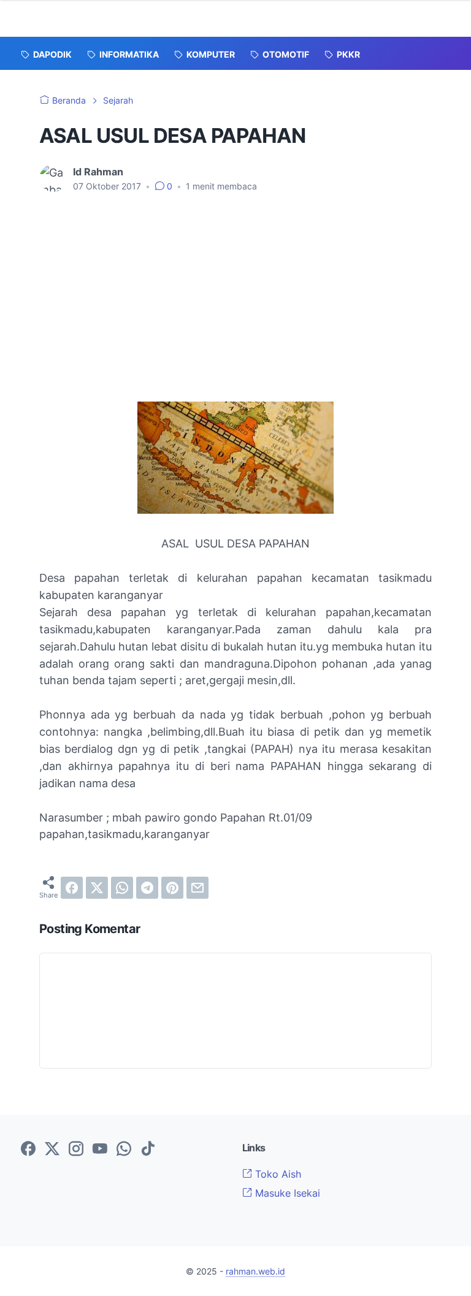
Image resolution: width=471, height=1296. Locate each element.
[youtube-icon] (100, 1149)
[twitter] (97, 888)
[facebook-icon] (28, 1149)
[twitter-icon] (52, 1149)
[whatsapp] (122, 888)
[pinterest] (172, 888)
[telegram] (147, 888)
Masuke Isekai (286, 1193)
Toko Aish (276, 1174)
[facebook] (72, 888)
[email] (197, 888)
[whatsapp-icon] (124, 1149)
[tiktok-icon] (147, 1149)
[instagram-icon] (76, 1149)
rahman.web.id (255, 1271)
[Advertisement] (235, 309)
